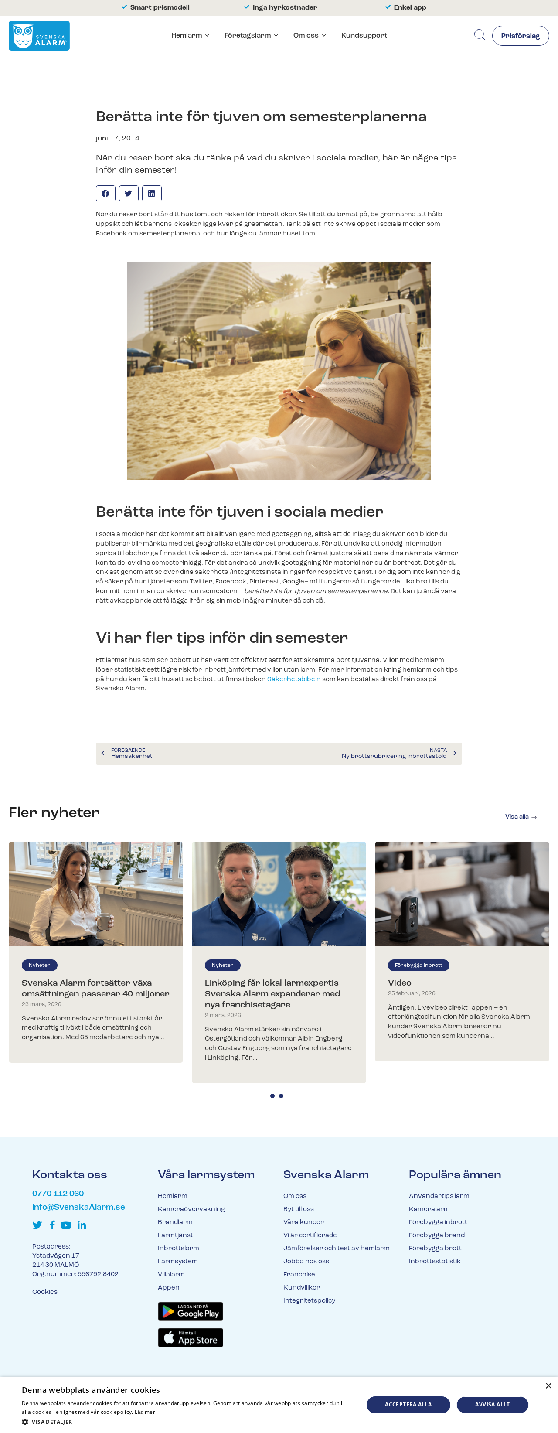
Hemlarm (186, 35)
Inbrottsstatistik (435, 1262)
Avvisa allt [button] (492, 1404)
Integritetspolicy (309, 1301)
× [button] (548, 1386)
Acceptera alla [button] (408, 1404)
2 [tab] (281, 1096)
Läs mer (145, 1412)
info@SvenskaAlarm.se (78, 1208)
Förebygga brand (437, 1235)
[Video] (462, 894)
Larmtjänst (175, 1235)
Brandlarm (175, 1222)
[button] (106, 193)
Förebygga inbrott (418, 965)
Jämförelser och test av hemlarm (336, 1248)
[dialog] (279, 1405)
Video (400, 983)
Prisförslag (520, 36)
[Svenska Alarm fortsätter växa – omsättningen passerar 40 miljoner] (96, 894)
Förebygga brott (435, 1248)
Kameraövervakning (191, 1209)
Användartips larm (439, 1196)
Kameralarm (429, 1209)
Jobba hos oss (306, 1262)
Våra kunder (303, 1222)
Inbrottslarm (178, 1248)
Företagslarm (248, 35)
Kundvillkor (301, 1288)
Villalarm (171, 1275)
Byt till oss (298, 1209)
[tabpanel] (96, 952)
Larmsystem (178, 1262)
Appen (169, 1288)
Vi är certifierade (310, 1235)
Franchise (299, 1275)
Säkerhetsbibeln (294, 679)
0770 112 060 (58, 1194)
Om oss (306, 35)
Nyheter (40, 965)
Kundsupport (364, 35)
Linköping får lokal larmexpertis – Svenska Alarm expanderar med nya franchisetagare (275, 994)
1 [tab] (272, 1096)
